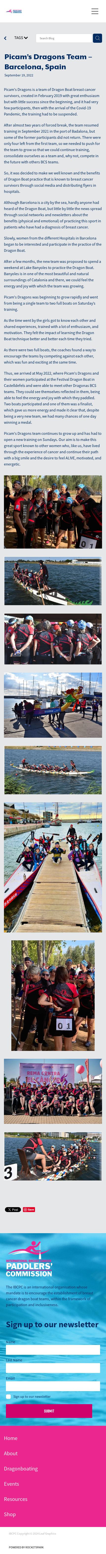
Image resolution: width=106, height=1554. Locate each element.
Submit (49, 1411)
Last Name (14, 1360)
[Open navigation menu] (95, 11)
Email (10, 1378)
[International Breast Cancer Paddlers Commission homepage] (47, 11)
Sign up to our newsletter (32, 1397)
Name (10, 1342)
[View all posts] (5, 39)
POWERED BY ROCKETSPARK (26, 1547)
